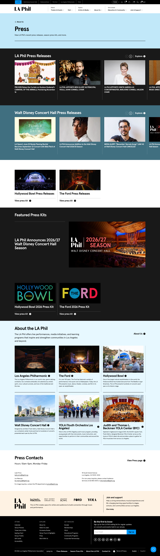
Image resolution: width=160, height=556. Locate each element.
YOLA (79, 2)
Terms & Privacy (121, 551)
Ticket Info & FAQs (20, 530)
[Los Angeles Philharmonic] (35, 359)
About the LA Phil (92, 551)
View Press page (134, 461)
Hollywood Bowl (44, 2)
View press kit (21, 201)
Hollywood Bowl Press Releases (34, 193)
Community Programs (71, 536)
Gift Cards (18, 538)
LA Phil (18, 2)
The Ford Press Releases (74, 193)
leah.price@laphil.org (21, 475)
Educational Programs (71, 533)
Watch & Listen (44, 528)
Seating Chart (19, 533)
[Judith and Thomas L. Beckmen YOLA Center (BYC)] (123, 408)
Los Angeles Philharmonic (68, 2)
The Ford (54, 2)
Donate (115, 2)
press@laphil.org (52, 484)
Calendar (18, 525)
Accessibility (19, 541)
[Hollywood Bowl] (123, 359)
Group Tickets (19, 536)
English (134, 551)
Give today (110, 509)
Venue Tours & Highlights (47, 533)
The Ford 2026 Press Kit (74, 306)
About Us (20, 22)
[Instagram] (103, 539)
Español (142, 551)
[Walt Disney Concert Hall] (35, 408)
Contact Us (106, 551)
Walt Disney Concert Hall (30, 2)
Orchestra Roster (45, 530)
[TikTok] (107, 539)
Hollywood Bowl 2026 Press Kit (34, 306)
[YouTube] (111, 539)
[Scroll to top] (114, 551)
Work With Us (44, 538)
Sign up (131, 532)
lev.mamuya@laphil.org (22, 481)
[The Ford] (79, 359)
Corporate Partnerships (71, 538)
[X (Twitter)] (99, 539)
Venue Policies (19, 528)
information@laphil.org (107, 481)
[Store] (129, 2)
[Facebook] (95, 539)
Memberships (68, 528)
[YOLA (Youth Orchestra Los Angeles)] (79, 408)
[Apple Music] (119, 539)
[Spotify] (115, 539)
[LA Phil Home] (23, 9)
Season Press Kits (76, 551)
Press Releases (62, 551)
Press (41, 536)
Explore (138, 56)
